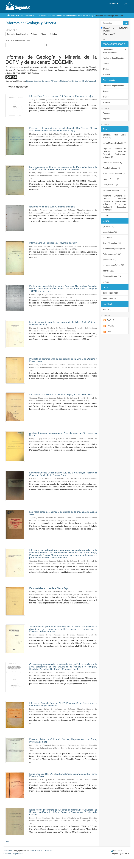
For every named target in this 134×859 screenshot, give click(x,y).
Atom (109, 331)
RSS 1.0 (110, 320)
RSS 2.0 (110, 325)
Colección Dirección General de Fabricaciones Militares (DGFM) (65, 15)
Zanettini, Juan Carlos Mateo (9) (115, 136)
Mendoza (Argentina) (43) (114, 248)
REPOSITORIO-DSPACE (41, 850)
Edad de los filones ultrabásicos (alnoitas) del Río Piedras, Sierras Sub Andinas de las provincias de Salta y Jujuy (63, 129)
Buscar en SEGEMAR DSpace (116, 29)
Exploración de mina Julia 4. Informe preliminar (52, 206)
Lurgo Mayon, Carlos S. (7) (114, 142)
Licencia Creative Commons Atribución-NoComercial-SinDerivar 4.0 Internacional (61, 80)
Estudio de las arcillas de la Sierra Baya (48, 588)
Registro (106, 118)
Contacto (7, 853)
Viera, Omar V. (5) (110, 184)
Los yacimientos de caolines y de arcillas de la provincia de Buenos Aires (63, 513)
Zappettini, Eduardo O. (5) (114, 190)
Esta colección (109, 34)
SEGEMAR (8, 850)
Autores (34, 34)
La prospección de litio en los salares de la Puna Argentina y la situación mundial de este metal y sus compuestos (63, 168)
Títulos (43, 34)
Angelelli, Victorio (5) (111, 168)
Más (7, 841)
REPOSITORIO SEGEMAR (22, 15)
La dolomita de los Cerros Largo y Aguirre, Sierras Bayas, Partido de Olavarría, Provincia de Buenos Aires (63, 474)
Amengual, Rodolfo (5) (112, 162)
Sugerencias (18, 853)
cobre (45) (107, 237)
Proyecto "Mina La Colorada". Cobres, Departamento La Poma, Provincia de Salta (63, 740)
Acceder (106, 112)
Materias (53, 34)
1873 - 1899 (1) (109, 298)
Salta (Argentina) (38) (112, 254)
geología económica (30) (113, 265)
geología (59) (108, 226)
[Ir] (126, 23)
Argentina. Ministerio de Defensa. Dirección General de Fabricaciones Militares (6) (115, 152)
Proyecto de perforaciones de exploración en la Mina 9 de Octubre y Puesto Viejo (63, 360)
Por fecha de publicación (17, 34)
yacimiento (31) (109, 259)
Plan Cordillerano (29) (112, 276)
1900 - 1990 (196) (110, 292)
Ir (47, 45)
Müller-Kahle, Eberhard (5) (114, 173)
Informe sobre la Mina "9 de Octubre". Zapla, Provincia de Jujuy (60, 394)
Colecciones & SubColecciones (115, 51)
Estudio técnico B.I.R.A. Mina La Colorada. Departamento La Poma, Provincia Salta (63, 775)
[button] (114, 3)
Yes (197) (107, 309)
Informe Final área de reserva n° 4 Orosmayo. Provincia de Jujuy (61, 96)
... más (106, 215)
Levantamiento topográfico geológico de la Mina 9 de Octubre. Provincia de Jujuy (63, 323)
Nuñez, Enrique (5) (111, 179)
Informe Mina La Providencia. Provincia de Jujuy (53, 242)
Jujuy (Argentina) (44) (112, 243)
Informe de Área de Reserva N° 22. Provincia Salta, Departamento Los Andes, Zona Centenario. (63, 704)
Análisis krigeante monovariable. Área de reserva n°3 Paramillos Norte (63, 434)
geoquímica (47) (110, 231)
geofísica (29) (109, 270)
